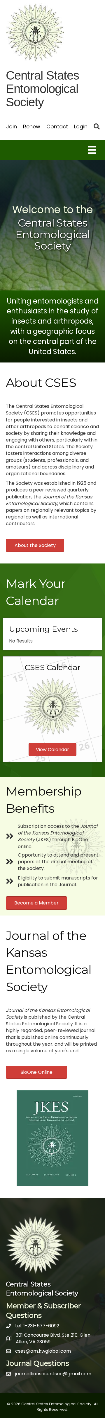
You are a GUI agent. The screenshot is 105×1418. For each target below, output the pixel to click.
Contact (57, 126)
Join (11, 126)
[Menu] (92, 150)
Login (81, 126)
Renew (31, 126)
